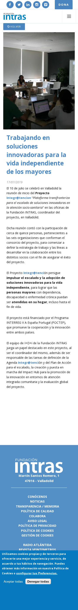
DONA (63, 4)
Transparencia (28, 506)
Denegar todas (38, 581)
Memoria (51, 506)
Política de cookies (37, 530)
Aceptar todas (13, 581)
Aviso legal (37, 521)
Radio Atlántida (37, 545)
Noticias (37, 501)
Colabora (37, 516)
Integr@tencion (18, 198)
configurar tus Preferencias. (36, 573)
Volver (15, 26)
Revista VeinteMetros (37, 550)
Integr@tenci (33, 273)
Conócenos (37, 497)
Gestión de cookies (37, 535)
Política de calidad (37, 511)
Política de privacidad (37, 526)
